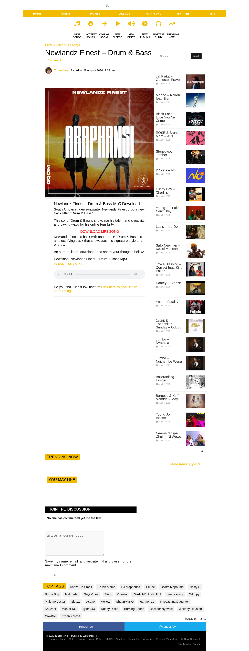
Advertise (148, 639)
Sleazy (75, 601)
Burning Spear (134, 609)
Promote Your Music (167, 639)
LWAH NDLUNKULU (147, 594)
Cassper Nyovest (161, 609)
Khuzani (50, 609)
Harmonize (147, 601)
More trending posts (186, 464)
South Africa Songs (68, 45)
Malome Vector (55, 601)
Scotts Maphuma (172, 587)
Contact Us (134, 639)
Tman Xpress (71, 616)
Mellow (105, 601)
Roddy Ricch (109, 609)
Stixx (107, 594)
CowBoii (50, 616)
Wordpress (89, 635)
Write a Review (77, 639)
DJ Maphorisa (130, 587)
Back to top (194, 618)
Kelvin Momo (106, 587)
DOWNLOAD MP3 (68, 264)
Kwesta (122, 594)
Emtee (150, 587)
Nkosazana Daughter (174, 601)
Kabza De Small (81, 587)
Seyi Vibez (91, 594)
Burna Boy (52, 594)
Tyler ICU (88, 609)
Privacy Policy (95, 639)
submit (55, 575)
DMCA (109, 639)
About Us (120, 639)
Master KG (69, 609)
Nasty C (195, 587)
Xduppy (194, 594)
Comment (54, 60)
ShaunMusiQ (125, 601)
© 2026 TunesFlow (56, 635)
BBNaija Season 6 (190, 639)
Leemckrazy (175, 594)
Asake (90, 601)
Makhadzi (71, 594)
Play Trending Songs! (189, 644)
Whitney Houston (190, 609)
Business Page (58, 639)
